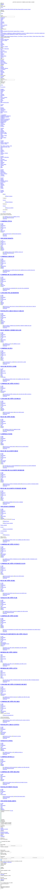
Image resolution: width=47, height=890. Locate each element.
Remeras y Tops (17, 36)
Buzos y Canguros (20, 31)
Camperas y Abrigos (4, 153)
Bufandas (2, 179)
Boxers (1, 182)
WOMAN (2, 126)
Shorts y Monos (41, 36)
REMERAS (2, 90)
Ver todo (2, 89)
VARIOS (2, 36)
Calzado (29, 9)
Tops (1, 166)
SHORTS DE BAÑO (4, 120)
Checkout (2, 879)
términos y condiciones (7, 862)
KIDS (22, 9)
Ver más (4, 200)
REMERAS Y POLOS (21, 33)
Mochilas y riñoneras (4, 180)
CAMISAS (28, 33)
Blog (7, 9)
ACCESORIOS (3, 33)
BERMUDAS (12, 34)
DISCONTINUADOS (12, 9)
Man (17, 9)
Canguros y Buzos (3, 143)
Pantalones (6, 31)
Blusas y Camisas (23, 36)
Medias (1, 187)
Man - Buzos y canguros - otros (6, 145)
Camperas (15, 31)
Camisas (1, 91)
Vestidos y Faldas (32, 36)
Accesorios (25, 9)
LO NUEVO (3, 9)
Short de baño (10, 31)
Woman (19, 9)
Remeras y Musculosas (4, 142)
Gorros (1, 186)
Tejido (5, 36)
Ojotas (1, 192)
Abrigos (36, 36)
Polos (1, 96)
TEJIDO (16, 34)
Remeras (2, 31)
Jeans (28, 36)
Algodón (8, 36)
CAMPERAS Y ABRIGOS (12, 33)
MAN (1, 112)
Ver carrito (2, 874)
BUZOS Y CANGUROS (34, 33)
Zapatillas (2, 191)
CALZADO (21, 34)
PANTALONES (6, 34)
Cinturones (2, 185)
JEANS (24, 34)
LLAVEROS (2, 181)
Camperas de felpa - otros (5, 146)
